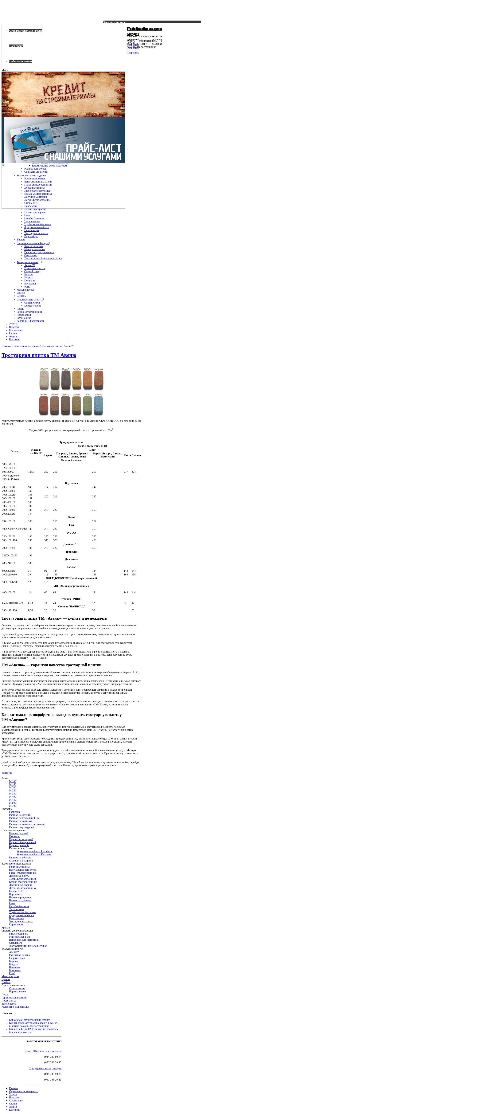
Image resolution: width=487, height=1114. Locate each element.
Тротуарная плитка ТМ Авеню (39, 355)
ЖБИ (36, 1051)
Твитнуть (7, 772)
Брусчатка (30, 283)
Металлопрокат (25, 289)
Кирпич (28, 274)
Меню (5, 70)
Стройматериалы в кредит (25, 30)
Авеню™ (29, 265)
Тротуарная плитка (27, 262)
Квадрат (28, 277)
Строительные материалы (23, 1091)
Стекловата (30, 255)
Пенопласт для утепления (39, 252)
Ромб (27, 286)
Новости (14, 327)
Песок (20, 308)
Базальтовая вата (33, 246)
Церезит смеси (32, 305)
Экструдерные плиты (36, 233)
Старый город (32, 271)
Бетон (28, 1051)
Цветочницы (31, 230)
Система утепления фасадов (33, 243)
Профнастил (24, 314)
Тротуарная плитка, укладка (45, 1068)
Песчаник (29, 280)
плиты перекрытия (50, 1051)
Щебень (21, 295)
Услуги (13, 324)
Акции (13, 336)
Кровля (21, 239)
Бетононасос (24, 317)
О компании (16, 330)
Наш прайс (16, 46)
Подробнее (133, 44)
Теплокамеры (32, 221)
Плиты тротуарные (35, 212)
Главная (13, 1088)
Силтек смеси (32, 302)
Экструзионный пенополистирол (43, 258)
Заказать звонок (114, 22)
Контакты (14, 339)
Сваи (27, 215)
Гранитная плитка (34, 268)
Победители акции (20, 61)
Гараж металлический (29, 311)
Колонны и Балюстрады (30, 321)
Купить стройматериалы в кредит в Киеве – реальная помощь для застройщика (34, 1024)
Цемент (21, 292)
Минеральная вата (34, 249)
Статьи (13, 333)
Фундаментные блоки (36, 227)
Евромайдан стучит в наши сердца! (29, 1019)
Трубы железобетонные (37, 224)
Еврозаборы (31, 236)
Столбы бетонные (34, 218)
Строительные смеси (28, 299)
